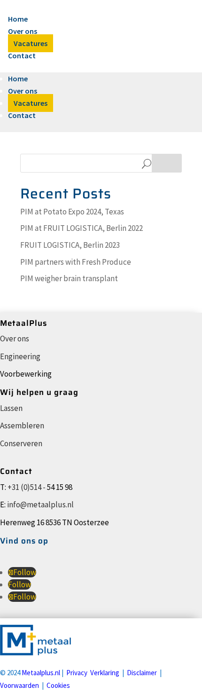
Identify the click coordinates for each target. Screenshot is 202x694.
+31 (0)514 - (27, 487)
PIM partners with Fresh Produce (75, 262)
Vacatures (30, 43)
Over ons (22, 31)
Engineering (20, 356)
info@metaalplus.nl (40, 504)
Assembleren (22, 425)
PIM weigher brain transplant (69, 278)
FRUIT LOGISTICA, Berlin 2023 (70, 245)
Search (167, 163)
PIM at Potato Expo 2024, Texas (72, 211)
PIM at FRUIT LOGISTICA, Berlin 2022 (81, 228)
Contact (22, 55)
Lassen (11, 408)
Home (18, 19)
